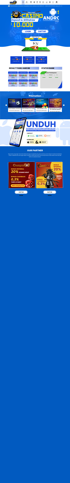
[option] (35, 16)
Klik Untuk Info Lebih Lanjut (14, 110)
